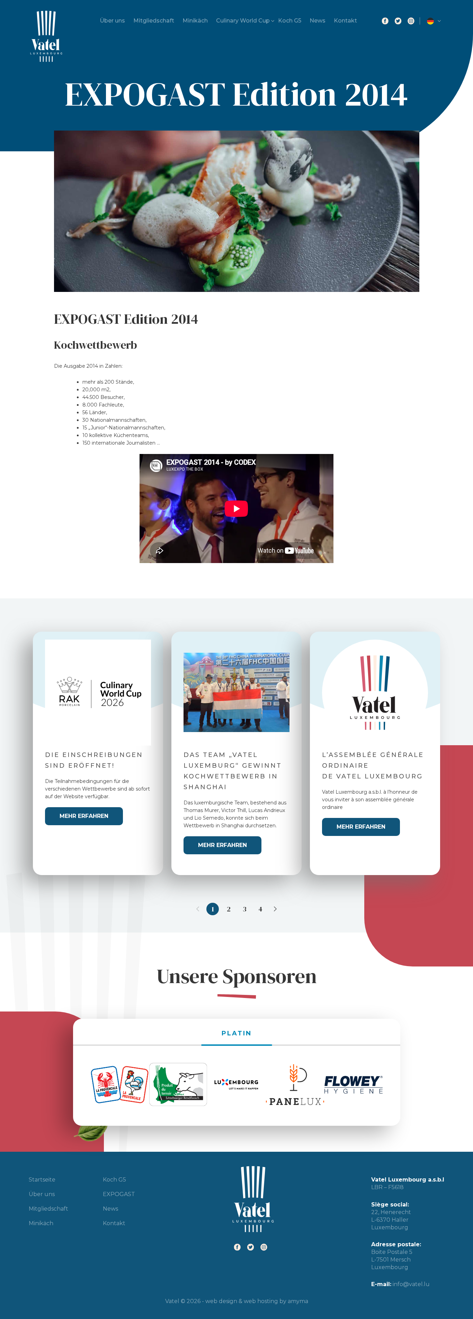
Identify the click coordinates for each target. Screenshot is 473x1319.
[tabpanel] (98, 753)
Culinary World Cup (243, 20)
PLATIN (237, 1033)
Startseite (42, 1179)
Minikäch (195, 20)
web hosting (261, 1301)
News (317, 20)
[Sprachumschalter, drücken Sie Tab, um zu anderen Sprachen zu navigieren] (435, 21)
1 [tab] (213, 909)
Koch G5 (289, 20)
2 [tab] (229, 909)
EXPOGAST (119, 1194)
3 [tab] (245, 909)
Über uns (112, 20)
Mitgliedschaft (153, 20)
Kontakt (345, 20)
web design (221, 1301)
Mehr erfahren (84, 816)
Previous (197, 909)
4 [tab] (260, 909)
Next (275, 909)
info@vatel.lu (411, 1284)
